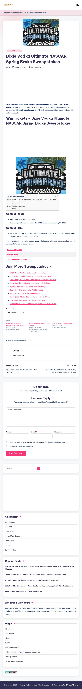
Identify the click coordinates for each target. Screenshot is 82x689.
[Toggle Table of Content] (55, 197)
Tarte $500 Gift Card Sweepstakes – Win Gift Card (30, 297)
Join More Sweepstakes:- (17, 206)
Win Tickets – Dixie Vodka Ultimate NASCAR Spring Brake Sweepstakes (32, 200)
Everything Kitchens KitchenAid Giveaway (26, 290)
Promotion (9, 541)
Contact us (9, 634)
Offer (16, 350)
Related (14, 208)
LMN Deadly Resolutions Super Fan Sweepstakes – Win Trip (33, 280)
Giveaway (9, 531)
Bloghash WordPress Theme (66, 685)
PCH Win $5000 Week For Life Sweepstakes (27, 300)
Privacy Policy (11, 657)
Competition (10, 522)
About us (8, 629)
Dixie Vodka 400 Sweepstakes (62, 323)
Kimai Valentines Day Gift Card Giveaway (23, 591)
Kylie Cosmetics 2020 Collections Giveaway (27, 287)
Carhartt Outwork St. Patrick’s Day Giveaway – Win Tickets (33, 304)
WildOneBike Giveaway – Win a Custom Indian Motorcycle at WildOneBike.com (39, 586)
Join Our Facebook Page (17, 260)
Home (5, 13)
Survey (8, 545)
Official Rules (12, 255)
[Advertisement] (41, 87)
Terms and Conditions (14, 661)
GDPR (7, 643)
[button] (18, 355)
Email (34, 432)
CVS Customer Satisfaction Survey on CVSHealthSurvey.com (31, 580)
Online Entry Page (14, 250)
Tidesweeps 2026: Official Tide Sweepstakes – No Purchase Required (35, 575)
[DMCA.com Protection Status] (11, 672)
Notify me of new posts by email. (21, 446)
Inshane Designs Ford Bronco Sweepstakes (22, 652)
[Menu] (77, 5)
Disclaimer (9, 638)
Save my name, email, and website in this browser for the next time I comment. (37, 442)
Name (9, 432)
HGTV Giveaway (12, 647)
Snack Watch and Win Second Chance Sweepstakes (30, 276)
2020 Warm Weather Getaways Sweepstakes (28, 273)
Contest (8, 527)
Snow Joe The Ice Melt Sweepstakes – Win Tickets (30, 283)
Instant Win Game (14, 51)
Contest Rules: (18, 202)
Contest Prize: (19, 204)
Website (57, 432)
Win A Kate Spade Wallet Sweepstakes (25, 293)
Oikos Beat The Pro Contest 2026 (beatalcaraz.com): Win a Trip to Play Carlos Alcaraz (39, 567)
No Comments (36, 67)
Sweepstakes (10, 550)
